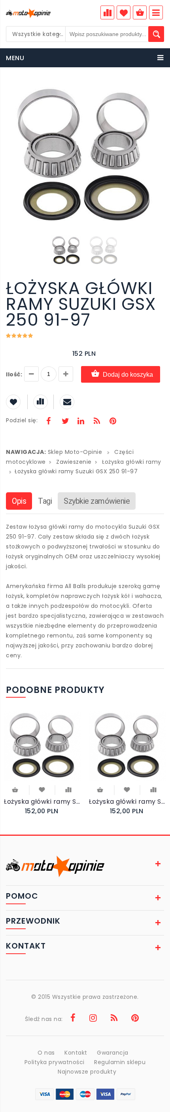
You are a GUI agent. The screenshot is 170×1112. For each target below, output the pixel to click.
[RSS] (97, 422)
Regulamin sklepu (119, 1062)
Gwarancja (112, 1053)
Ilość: (14, 374)
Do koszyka (16, 790)
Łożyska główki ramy (131, 462)
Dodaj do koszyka (128, 374)
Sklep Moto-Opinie (75, 452)
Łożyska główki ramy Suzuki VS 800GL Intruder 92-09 (127, 801)
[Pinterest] (113, 422)
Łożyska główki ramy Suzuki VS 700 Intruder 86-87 (42, 801)
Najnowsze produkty (87, 1072)
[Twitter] (65, 422)
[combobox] (36, 34)
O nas (46, 1053)
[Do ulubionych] (42, 789)
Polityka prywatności (55, 1062)
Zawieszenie (74, 462)
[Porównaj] (68, 789)
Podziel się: (22, 420)
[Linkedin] (81, 422)
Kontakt (75, 1053)
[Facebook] (49, 422)
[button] (157, 90)
